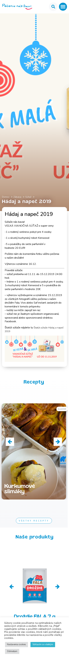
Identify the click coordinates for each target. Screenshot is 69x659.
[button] (63, 7)
